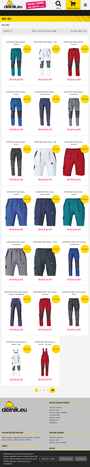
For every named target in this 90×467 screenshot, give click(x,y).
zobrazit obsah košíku (73, 5)
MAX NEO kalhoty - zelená (16, 61)
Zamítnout (66, 459)
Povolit (81, 459)
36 (85, 31)
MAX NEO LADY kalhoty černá (73, 311)
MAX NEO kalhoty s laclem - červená (45, 361)
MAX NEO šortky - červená (73, 161)
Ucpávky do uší (54, 417)
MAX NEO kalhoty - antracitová (73, 110)
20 (80, 31)
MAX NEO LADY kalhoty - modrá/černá (73, 261)
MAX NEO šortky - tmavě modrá (45, 210)
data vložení (47, 31)
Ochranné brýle (54, 415)
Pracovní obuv (54, 410)
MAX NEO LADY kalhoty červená (45, 311)
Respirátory (53, 423)
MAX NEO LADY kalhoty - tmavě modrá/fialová (16, 311)
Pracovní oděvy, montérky (58, 412)
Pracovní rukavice (55, 407)
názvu (40, 31)
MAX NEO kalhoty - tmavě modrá (45, 110)
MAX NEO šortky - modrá (16, 210)
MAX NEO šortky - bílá (45, 161)
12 (83, 31)
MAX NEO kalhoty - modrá (16, 110)
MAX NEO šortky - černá (45, 261)
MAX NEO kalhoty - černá (16, 161)
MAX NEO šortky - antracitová (16, 261)
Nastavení (48, 459)
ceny (54, 31)
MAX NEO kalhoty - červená (73, 61)
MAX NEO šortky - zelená (73, 210)
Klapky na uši (54, 420)
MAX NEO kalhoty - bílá (45, 61)
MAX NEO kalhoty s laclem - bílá (16, 361)
